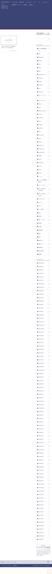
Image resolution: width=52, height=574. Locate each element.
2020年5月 (43, 387)
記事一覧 (21, 2)
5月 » (41, 555)
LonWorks (43, 117)
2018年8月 (43, 456)
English (43, 81)
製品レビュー (43, 243)
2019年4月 (43, 428)
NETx (43, 131)
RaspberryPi (43, 152)
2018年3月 (43, 473)
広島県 (43, 226)
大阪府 (43, 223)
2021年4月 (43, 349)
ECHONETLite (43, 74)
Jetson (43, 103)
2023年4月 (43, 276)
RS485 (43, 155)
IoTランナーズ (43, 100)
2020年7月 (43, 380)
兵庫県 (43, 216)
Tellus (43, 173)
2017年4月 (43, 511)
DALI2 (43, 67)
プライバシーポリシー (7, 565)
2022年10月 (43, 287)
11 (37, 551)
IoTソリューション (43, 96)
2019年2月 (43, 435)
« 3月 (38, 555)
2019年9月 (43, 411)
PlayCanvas (45, 2)
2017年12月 (43, 484)
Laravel (43, 114)
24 (49, 552)
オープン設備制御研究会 (43, 180)
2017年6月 (43, 504)
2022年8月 (43, 294)
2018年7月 (43, 460)
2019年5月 (43, 425)
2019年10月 (43, 408)
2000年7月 (43, 539)
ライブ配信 (43, 209)
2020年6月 (43, 384)
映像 (43, 233)
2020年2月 (43, 394)
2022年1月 (43, 318)
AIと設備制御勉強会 (43, 49)
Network (43, 128)
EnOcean (43, 84)
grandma (43, 91)
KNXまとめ (14, 2)
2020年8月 (43, 377)
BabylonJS (43, 57)
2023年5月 (43, 273)
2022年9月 (43, 290)
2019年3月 (43, 432)
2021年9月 (43, 332)
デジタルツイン (43, 199)
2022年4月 (43, 308)
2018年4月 (43, 470)
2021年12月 (43, 321)
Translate (47, 34)
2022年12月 (43, 283)
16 (47, 551)
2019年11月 (43, 404)
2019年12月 (43, 401)
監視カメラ (43, 240)
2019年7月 (43, 418)
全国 (43, 212)
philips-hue (43, 145)
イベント (43, 176)
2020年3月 (43, 390)
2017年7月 (43, 501)
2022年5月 (43, 304)
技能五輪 (43, 230)
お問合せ (31, 4)
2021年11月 (43, 325)
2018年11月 (43, 446)
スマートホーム (43, 185)
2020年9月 (43, 373)
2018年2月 (43, 477)
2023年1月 (43, 280)
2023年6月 (43, 270)
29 (45, 553)
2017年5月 (43, 508)
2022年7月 (43, 297)
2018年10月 (43, 449)
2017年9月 (43, 494)
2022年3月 (43, 311)
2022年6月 (43, 301)
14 (43, 551)
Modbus (43, 124)
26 (39, 553)
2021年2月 (43, 356)
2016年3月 (43, 532)
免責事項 (15, 565)
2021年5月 (43, 346)
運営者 (25, 4)
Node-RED (28, 2)
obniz (43, 138)
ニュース (43, 202)
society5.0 (43, 162)
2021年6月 (43, 342)
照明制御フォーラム (17, 4)
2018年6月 (43, 463)
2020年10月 (43, 370)
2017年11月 (43, 487)
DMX (43, 71)
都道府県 (43, 247)
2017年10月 (43, 491)
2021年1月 (43, 359)
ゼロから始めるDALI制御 (43, 189)
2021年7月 (43, 339)
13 (41, 551)
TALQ (43, 169)
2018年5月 (43, 466)
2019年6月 (43, 422)
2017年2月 (43, 518)
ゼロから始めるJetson (43, 194)
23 (47, 552)
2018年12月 (43, 442)
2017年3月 (43, 515)
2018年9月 (43, 453)
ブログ (43, 205)
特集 (43, 237)
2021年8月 (43, 335)
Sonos (43, 166)
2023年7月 (43, 266)
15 (45, 551)
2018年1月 (43, 480)
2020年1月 (43, 397)
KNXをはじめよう (43, 110)
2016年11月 (43, 522)
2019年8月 (43, 415)
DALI (34, 2)
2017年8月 (43, 498)
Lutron (43, 121)
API (43, 53)
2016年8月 (43, 525)
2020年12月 (43, 363)
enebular (43, 78)
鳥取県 (43, 254)
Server (43, 159)
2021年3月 (43, 352)
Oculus (43, 142)
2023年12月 (43, 263)
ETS (43, 88)
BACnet (43, 60)
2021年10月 (43, 328)
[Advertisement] (26, 19)
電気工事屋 (43, 250)
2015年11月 (43, 536)
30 (47, 553)
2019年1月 (43, 439)
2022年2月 (43, 314)
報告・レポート (43, 219)
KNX (39, 2)
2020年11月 (43, 366)
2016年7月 (43, 529)
